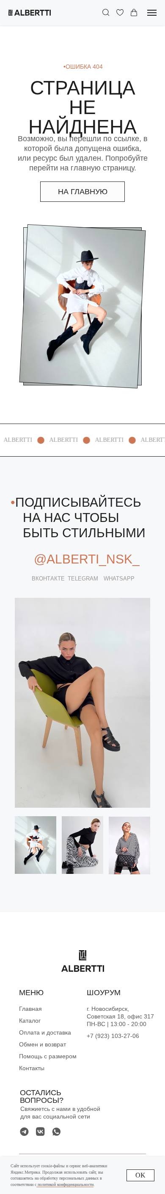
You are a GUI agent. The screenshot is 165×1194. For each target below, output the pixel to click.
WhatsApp (119, 578)
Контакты (31, 1068)
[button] (106, 12)
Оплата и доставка (45, 1032)
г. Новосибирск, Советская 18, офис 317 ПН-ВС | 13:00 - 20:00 (120, 1016)
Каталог (30, 1020)
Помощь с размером (48, 1056)
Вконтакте (48, 578)
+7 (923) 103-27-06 (113, 1035)
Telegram (83, 578)
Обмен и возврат (42, 1044)
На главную (82, 191)
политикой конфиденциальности (65, 1184)
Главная (30, 1008)
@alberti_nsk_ (87, 559)
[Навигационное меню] (152, 13)
